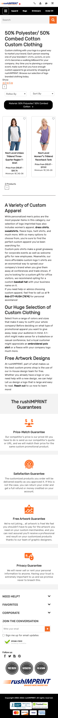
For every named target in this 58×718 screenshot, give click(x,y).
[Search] (53, 20)
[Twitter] (9, 656)
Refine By (11, 94)
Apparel (14, 11)
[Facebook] (5, 656)
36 (3, 83)
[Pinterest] (19, 656)
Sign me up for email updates (22, 635)
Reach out (20, 385)
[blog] (14, 656)
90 (7, 83)
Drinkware (36, 11)
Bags (25, 11)
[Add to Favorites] (24, 118)
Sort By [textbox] (37, 93)
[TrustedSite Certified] (15, 642)
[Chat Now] (46, 3)
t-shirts (30, 57)
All (11, 83)
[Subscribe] (47, 628)
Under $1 (49, 11)
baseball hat (21, 281)
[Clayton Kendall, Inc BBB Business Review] (21, 708)
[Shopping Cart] (52, 3)
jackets (38, 57)
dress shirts (42, 227)
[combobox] (42, 93)
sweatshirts (11, 231)
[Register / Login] (40, 3)
